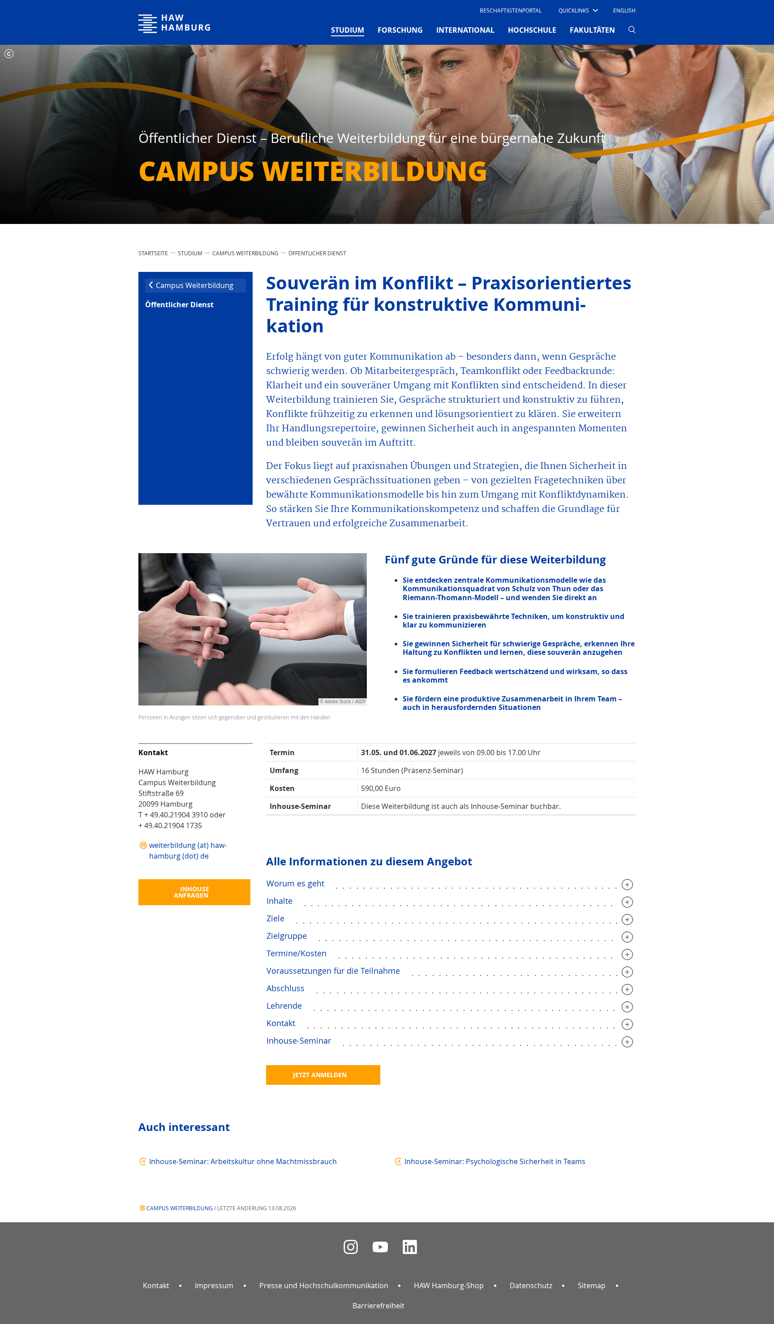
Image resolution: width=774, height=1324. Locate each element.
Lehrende (284, 1005)
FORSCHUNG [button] (400, 30)
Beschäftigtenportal (511, 10)
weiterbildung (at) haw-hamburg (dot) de (188, 850)
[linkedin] (410, 1247)
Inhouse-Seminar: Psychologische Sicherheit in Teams (494, 1161)
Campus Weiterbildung (245, 253)
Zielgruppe (287, 935)
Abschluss (286, 988)
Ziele (275, 918)
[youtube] (380, 1247)
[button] (578, 10)
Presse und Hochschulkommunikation (323, 1285)
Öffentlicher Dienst (317, 253)
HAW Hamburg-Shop (449, 1285)
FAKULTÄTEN (592, 30)
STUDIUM (190, 253)
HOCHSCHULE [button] (532, 30)
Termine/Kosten (297, 953)
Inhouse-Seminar (299, 1040)
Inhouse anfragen (191, 892)
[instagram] (351, 1247)
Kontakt (281, 1023)
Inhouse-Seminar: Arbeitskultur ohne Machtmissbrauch (243, 1161)
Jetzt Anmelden (320, 1074)
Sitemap (592, 1285)
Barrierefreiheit (378, 1306)
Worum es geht (295, 883)
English (624, 10)
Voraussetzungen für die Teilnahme (333, 970)
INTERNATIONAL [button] (465, 30)
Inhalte (279, 900)
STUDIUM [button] (347, 30)
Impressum (214, 1285)
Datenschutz (531, 1285)
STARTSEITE (153, 253)
